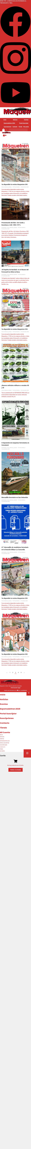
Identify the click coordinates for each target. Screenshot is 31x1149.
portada (10, 187)
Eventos (4, 704)
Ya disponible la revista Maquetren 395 (15, 184)
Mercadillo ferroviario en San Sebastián (15, 497)
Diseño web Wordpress (9, 690)
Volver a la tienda (15, 770)
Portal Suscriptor (8, 713)
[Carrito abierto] (4, 135)
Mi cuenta (5, 732)
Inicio (3, 187)
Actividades (4, 227)
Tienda (3, 727)
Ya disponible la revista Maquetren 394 (15, 329)
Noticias (6, 187)
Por (16, 187)
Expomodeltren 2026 (10, 709)
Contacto (4, 723)
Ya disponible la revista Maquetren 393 (15, 598)
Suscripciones (7, 718)
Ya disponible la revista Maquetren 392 (15, 654)
